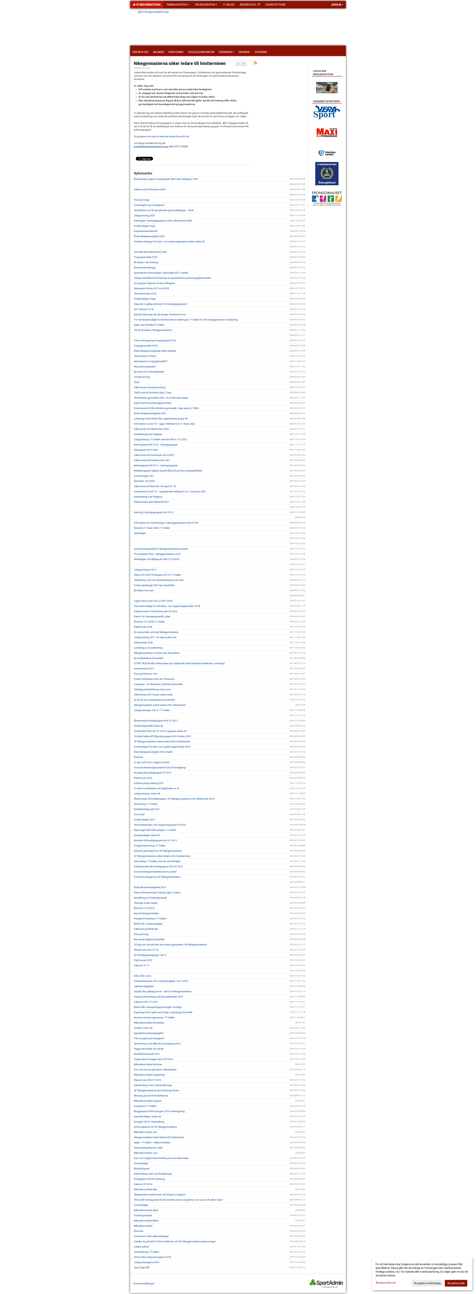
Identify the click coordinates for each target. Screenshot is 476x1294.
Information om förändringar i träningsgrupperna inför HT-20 (166, 522)
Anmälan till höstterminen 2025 (150, 252)
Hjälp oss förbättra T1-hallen (149, 324)
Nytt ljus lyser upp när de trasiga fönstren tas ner (160, 314)
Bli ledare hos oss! (144, 590)
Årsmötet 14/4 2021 (144, 481)
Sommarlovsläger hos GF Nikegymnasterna (157, 877)
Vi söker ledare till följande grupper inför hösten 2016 (162, 736)
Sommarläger (141, 1163)
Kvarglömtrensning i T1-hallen (149, 845)
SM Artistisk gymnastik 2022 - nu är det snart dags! (161, 397)
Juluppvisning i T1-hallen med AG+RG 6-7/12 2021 (160, 439)
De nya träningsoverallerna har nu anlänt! (155, 871)
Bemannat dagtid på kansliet (149, 939)
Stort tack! (139, 814)
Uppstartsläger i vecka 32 (147, 1116)
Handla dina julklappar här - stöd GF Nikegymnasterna (163, 991)
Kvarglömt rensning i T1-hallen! (150, 918)
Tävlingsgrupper (205, 4)
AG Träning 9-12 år (144, 309)
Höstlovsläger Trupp (145, 298)
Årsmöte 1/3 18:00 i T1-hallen (149, 621)
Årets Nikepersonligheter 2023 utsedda (155, 350)
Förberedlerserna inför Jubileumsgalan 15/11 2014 (161, 981)
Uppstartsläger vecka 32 (147, 835)
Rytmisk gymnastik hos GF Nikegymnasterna (158, 850)
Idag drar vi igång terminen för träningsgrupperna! (160, 304)
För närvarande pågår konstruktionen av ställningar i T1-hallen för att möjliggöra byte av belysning (186, 319)
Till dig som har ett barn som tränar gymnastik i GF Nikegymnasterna (170, 944)
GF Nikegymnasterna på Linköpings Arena (156, 1090)
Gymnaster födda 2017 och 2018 (151, 288)
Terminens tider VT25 (145, 293)
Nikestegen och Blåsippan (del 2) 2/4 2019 (156, 559)
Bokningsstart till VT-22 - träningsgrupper (156, 444)
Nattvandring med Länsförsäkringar (153, 1085)
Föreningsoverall (143, 1215)
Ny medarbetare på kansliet (148, 658)
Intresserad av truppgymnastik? (151, 361)
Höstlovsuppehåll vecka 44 (148, 725)
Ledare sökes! (141, 1246)
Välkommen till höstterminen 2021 (152, 460)
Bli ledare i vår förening (146, 262)
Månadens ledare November (149, 1022)
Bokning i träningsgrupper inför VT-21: (154, 512)
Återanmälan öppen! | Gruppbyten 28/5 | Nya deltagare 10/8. (166, 179)
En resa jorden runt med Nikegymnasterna (156, 632)
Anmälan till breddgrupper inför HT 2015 (155, 840)
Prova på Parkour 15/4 (145, 673)
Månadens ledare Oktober (148, 1064)
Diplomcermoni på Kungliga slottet (152, 403)
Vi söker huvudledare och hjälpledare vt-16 (156, 788)
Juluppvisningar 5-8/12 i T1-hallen (152, 710)
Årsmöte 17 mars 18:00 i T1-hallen (152, 528)
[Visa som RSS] (255, 63)
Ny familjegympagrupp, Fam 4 (150, 955)
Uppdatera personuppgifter (149, 1033)
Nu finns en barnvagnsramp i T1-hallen (154, 1017)
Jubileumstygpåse (144, 986)
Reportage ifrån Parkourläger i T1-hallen (155, 830)
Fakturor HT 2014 (143, 1184)
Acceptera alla (456, 1283)
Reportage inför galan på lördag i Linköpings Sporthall (163, 1012)
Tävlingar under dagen (145, 903)
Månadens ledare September (149, 1074)
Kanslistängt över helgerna (148, 434)
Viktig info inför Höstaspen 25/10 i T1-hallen (157, 574)
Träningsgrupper (176, 4)
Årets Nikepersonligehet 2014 (150, 887)
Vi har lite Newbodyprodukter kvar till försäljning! (160, 767)
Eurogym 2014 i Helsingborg (149, 1121)
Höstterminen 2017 (144, 668)
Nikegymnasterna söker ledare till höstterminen (180, 63)
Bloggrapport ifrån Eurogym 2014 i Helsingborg (159, 1111)
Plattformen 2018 (143, 627)
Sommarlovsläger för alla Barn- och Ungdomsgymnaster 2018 (167, 606)
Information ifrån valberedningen (151, 1236)
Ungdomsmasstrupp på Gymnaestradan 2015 (158, 996)
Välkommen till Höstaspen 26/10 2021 (154, 455)
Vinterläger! (140, 533)
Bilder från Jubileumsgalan (148, 923)
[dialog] (422, 1273)
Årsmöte (138, 757)
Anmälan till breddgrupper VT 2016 (152, 772)
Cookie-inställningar (143, 1283)
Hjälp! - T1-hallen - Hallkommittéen (152, 1142)
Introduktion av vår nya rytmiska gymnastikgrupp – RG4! (164, 210)
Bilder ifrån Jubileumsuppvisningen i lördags (158, 1007)
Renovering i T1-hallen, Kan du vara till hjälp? (157, 861)
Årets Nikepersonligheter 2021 (150, 413)
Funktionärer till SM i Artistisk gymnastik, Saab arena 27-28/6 (166, 408)
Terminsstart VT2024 (145, 356)
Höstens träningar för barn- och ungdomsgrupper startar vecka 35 (169, 241)
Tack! (136, 382)
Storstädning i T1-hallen (146, 1251)
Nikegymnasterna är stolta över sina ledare (156, 653)
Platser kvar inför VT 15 (146, 949)
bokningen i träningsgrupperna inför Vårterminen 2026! (163, 220)
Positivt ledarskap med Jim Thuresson (154, 679)
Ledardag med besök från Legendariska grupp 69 (160, 418)
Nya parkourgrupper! (145, 366)
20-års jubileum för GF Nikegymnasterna (155, 1126)
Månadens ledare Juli (145, 1132)
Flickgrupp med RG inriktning (149, 1179)
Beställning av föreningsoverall (150, 897)
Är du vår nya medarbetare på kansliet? (155, 699)
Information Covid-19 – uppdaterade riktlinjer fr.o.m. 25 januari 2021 (170, 491)
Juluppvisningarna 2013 (146, 1262)
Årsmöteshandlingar (145, 267)
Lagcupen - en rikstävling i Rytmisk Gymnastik (158, 684)
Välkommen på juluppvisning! (149, 387)
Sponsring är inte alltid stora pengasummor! (157, 1043)
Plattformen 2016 (143, 778)
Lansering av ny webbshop (148, 647)
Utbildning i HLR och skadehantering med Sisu (159, 580)
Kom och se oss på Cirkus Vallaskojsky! (155, 1069)
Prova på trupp (141, 199)
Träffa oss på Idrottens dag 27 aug (152, 392)
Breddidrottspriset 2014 (146, 1054)
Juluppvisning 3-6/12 (145, 569)
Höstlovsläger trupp (144, 226)
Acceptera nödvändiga (427, 1283)
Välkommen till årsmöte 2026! (149, 189)
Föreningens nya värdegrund (149, 205)
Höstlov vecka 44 (143, 1028)
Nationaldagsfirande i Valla (148, 1147)
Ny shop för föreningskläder (149, 371)
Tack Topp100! (141, 1267)
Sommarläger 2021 (144, 475)
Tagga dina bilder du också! (149, 1048)
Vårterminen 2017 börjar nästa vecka (153, 694)
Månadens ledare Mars (146, 1220)
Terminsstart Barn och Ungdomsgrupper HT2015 (160, 824)
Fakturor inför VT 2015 (145, 1001)
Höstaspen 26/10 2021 (146, 449)
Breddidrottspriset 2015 (146, 809)
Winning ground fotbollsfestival (151, 1095)
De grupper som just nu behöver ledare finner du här (161, 136)
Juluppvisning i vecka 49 (147, 793)
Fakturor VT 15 (141, 965)
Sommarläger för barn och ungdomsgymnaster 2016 (162, 746)
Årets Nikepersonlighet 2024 (149, 236)
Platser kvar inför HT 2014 (147, 1080)
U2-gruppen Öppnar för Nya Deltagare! (154, 283)
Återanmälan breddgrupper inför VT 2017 (156, 720)
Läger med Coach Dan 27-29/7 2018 (153, 600)
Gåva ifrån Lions (142, 975)
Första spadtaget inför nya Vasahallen (154, 585)
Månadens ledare (143, 1225)
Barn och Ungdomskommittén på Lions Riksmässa (161, 1158)
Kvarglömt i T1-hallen (145, 1106)
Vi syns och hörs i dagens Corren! (152, 762)
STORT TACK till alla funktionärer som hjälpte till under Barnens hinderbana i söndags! (179, 663)
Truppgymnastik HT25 (145, 257)
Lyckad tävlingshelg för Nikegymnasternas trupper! (161, 548)
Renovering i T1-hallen (145, 804)
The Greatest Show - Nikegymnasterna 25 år (157, 554)
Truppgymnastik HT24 (145, 345)
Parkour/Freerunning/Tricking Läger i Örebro (157, 892)
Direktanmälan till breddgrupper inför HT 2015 (158, 866)
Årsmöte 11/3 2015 (144, 908)
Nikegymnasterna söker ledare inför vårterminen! (160, 705)
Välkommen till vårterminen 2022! (151, 429)
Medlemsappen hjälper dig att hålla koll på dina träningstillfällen (168, 470)
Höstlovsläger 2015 (144, 819)
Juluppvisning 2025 (144, 215)
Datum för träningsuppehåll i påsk (152, 616)
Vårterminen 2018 (143, 642)
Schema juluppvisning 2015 (148, 783)
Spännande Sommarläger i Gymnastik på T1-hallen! (161, 272)
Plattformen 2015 (143, 960)
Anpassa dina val (385, 1282)
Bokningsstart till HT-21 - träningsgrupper (156, 465)
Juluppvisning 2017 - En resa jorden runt (155, 637)
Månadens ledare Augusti (147, 1100)
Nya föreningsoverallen (146, 913)
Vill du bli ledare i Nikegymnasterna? (153, 330)
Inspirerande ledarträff (146, 231)
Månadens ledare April (146, 1210)
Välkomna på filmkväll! (146, 929)
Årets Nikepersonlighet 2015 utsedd (153, 752)
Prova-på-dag (141, 934)
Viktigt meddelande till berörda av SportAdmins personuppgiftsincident (172, 278)
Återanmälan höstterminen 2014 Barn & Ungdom (160, 1194)
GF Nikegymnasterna (148, 4)
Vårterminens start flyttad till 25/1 (151, 502)
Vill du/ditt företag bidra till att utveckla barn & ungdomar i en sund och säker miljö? (178, 1199)
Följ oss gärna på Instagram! (149, 1038)
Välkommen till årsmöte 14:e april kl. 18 (155, 486)
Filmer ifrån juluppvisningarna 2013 (152, 1257)
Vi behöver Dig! (142, 377)
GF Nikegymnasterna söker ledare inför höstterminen (162, 741)
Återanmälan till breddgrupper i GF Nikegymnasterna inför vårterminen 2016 (174, 798)
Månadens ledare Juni (145, 1153)
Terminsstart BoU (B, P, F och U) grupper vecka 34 (160, 731)
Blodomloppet (141, 1168)
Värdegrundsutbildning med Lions (152, 689)
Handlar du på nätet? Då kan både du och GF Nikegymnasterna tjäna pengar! (175, 1241)
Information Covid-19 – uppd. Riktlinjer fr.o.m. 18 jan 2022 (164, 423)
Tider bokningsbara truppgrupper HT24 (155, 340)
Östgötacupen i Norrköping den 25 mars (155, 611)
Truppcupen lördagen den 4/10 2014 (153, 1059)
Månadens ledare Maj (145, 1189)
